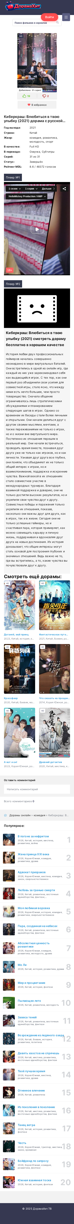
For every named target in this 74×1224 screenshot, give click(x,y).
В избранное (39, 104)
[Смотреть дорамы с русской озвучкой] (23, 6)
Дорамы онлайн (20, 815)
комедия (39, 815)
